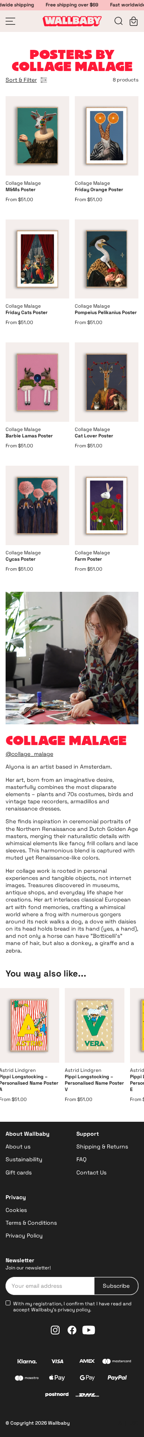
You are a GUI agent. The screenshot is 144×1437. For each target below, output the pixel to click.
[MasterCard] (117, 1362)
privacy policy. (74, 1310)
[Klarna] (27, 1362)
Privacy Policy (24, 1235)
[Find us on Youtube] (88, 1330)
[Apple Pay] (57, 1379)
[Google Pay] (87, 1379)
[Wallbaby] (72, 21)
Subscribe (116, 1285)
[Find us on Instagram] (55, 1330)
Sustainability (24, 1159)
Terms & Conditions (31, 1222)
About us (18, 1146)
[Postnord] (57, 1395)
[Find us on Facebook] (72, 1330)
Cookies (16, 1210)
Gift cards (19, 1172)
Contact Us (91, 1172)
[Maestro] (27, 1379)
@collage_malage (29, 753)
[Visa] (57, 1362)
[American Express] (87, 1362)
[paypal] (117, 1379)
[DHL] (87, 1395)
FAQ (81, 1159)
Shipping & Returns (102, 1146)
